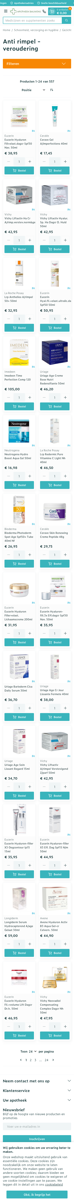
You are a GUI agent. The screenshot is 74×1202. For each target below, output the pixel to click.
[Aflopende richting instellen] (51, 90)
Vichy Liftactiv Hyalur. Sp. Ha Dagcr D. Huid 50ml (54, 222)
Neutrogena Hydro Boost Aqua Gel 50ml (17, 456)
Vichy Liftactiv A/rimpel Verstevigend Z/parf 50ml (54, 768)
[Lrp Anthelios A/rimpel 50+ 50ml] (19, 274)
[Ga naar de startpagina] (25, 11)
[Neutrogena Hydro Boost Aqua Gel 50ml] (19, 431)
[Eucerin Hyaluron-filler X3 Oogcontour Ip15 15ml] (19, 820)
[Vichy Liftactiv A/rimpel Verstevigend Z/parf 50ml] (55, 742)
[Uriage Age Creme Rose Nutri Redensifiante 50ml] (55, 352)
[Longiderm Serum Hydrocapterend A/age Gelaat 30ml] (19, 899)
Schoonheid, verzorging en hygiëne (36, 30)
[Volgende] (52, 1060)
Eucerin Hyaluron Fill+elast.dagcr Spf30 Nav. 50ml (18, 143)
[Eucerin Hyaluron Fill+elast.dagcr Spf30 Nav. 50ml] (19, 116)
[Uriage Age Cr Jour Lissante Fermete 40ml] (55, 667)
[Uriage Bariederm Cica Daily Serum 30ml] (19, 667)
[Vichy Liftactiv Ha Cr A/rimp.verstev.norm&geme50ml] (19, 195)
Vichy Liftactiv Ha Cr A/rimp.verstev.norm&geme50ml (25, 220)
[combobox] (32, 20)
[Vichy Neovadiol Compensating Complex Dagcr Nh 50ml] (55, 977)
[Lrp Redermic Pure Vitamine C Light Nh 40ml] (55, 431)
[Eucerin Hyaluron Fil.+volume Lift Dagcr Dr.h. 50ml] (19, 977)
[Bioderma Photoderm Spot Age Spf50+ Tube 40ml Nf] (19, 510)
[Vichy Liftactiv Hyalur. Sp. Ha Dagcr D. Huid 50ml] (55, 195)
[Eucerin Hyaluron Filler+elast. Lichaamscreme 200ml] (19, 588)
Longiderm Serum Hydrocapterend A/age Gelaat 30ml (18, 926)
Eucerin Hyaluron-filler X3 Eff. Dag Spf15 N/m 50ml (54, 847)
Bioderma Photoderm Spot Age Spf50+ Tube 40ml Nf (18, 536)
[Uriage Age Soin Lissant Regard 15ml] (19, 742)
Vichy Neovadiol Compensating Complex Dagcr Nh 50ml (51, 1006)
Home (6, 30)
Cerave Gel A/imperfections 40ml (53, 141)
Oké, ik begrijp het (37, 1194)
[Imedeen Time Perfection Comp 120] (19, 352)
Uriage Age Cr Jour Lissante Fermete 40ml (54, 692)
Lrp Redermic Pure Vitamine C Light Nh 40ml (52, 458)
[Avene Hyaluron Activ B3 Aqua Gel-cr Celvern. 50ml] (55, 899)
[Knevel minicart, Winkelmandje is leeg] (52, 11)
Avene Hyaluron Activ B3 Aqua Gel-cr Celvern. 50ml (53, 926)
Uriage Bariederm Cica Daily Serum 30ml (18, 688)
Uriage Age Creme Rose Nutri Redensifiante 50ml (52, 379)
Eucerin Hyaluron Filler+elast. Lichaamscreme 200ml (18, 615)
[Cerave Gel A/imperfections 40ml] (55, 116)
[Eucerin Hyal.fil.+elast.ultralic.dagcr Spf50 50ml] (55, 274)
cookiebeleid (54, 1184)
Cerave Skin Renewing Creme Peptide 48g (54, 535)
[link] (21, 1060)
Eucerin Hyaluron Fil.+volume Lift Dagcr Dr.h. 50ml (18, 1004)
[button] (37, 63)
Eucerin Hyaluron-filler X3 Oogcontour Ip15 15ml (18, 847)
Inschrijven (37, 1139)
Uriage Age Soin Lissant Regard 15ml (17, 766)
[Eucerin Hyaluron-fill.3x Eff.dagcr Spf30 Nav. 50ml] (55, 588)
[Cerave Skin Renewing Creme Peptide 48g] (55, 510)
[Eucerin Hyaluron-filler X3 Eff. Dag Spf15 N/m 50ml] (55, 820)
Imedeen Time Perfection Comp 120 (17, 377)
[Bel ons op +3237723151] (44, 11)
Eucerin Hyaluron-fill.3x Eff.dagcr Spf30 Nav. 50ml (54, 615)
